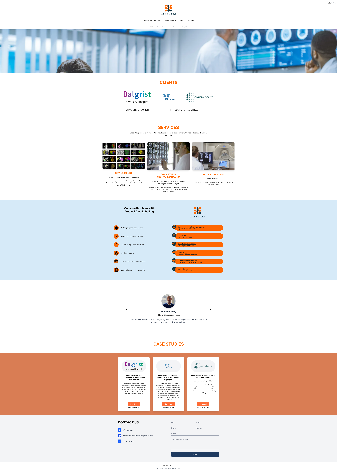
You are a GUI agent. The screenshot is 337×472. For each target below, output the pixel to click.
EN (329, 2)
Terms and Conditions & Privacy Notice (168, 468)
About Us (160, 27)
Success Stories (173, 27)
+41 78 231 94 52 (128, 441)
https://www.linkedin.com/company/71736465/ (138, 436)
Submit (195, 454)
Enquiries (185, 27)
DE (333, 2)
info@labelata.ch (128, 430)
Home (151, 27)
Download (133, 404)
